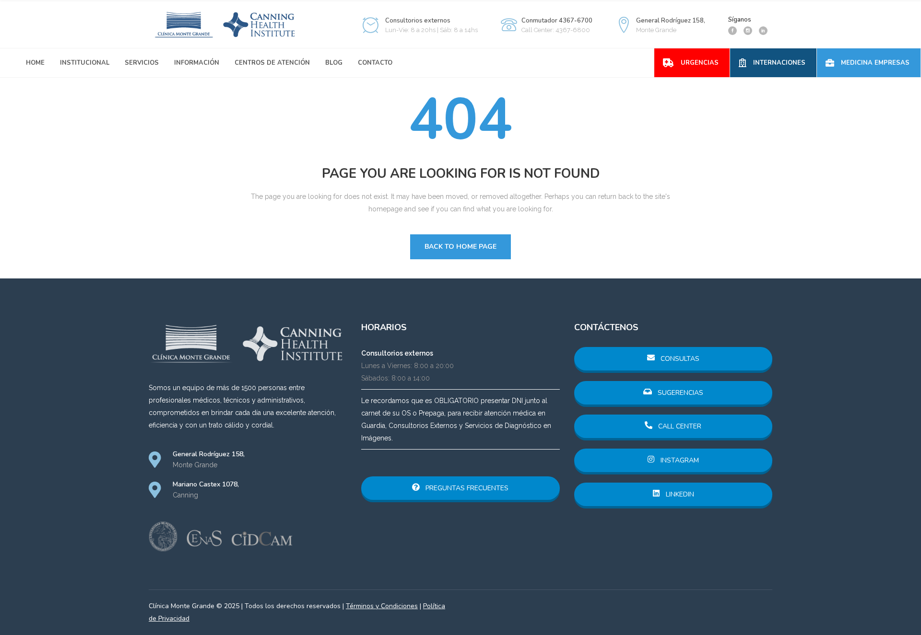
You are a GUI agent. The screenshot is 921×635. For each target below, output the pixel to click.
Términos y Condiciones (382, 606)
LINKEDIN (679, 494)
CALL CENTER (678, 426)
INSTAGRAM (679, 460)
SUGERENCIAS (679, 392)
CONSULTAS (679, 358)
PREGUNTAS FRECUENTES (466, 488)
